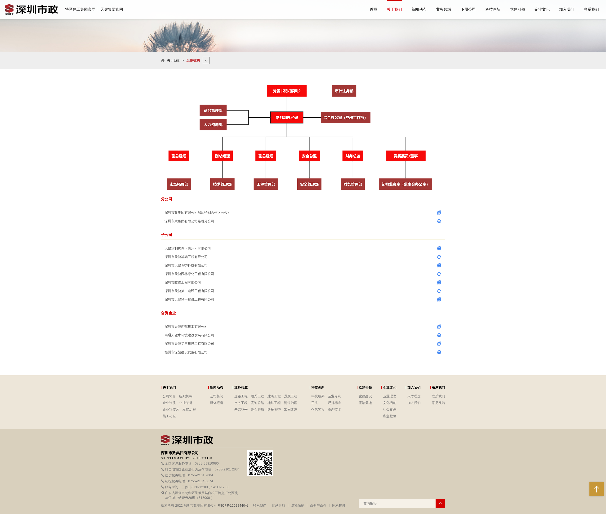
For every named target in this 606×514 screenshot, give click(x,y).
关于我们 (173, 60)
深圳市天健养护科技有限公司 (186, 265)
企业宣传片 (171, 409)
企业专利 (334, 396)
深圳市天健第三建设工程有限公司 (189, 344)
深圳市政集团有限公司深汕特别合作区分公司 (198, 212)
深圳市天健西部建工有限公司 (186, 326)
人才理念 (414, 396)
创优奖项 (318, 409)
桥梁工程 (257, 396)
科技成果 (318, 396)
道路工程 (241, 396)
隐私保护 (297, 505)
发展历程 (189, 409)
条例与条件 (318, 505)
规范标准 (334, 403)
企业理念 (389, 396)
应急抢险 (389, 416)
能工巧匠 (169, 416)
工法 (314, 403)
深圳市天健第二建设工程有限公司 (189, 291)
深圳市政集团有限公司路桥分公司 (189, 221)
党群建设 (365, 396)
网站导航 (278, 505)
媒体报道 (216, 403)
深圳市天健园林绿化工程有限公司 (189, 274)
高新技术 (334, 409)
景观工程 (290, 396)
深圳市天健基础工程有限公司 (186, 257)
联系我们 (438, 396)
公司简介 (169, 396)
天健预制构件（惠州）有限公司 (188, 248)
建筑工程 (274, 396)
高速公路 (257, 403)
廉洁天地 (365, 403)
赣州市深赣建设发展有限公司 (186, 352)
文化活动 (389, 403)
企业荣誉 (185, 403)
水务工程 (241, 403)
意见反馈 (438, 403)
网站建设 (338, 505)
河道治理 (290, 403)
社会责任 (389, 409)
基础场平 (241, 409)
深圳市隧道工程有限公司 (183, 282)
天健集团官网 (111, 9)
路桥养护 (274, 409)
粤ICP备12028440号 (233, 505)
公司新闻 (216, 396)
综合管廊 (257, 409)
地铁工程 (274, 403)
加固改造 (290, 409)
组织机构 (185, 396)
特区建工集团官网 (80, 9)
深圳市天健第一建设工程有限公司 (189, 299)
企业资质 (169, 403)
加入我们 (414, 403)
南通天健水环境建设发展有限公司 (189, 335)
